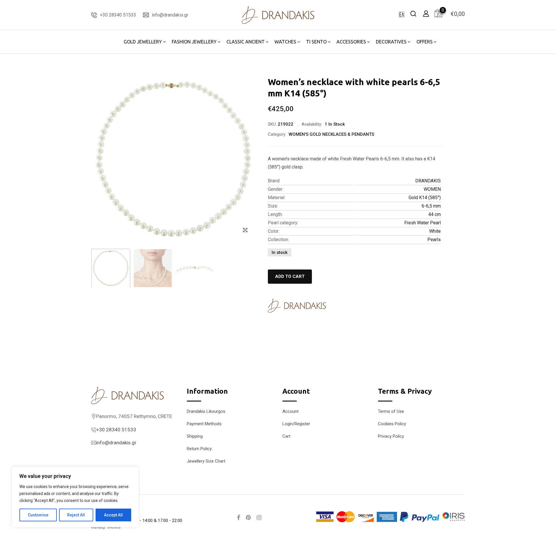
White (435, 231)
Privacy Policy (391, 436)
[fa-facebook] (238, 517)
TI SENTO (316, 41)
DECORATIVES (391, 41)
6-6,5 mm (431, 206)
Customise (38, 515)
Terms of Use (391, 411)
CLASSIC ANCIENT (245, 41)
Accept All (113, 515)
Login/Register (296, 423)
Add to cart (290, 276)
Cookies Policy (392, 423)
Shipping (195, 436)
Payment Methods (204, 423)
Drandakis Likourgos (206, 411)
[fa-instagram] (259, 517)
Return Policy (199, 448)
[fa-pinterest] (248, 517)
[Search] (413, 13)
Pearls (434, 239)
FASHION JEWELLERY (194, 41)
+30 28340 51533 (118, 15)
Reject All (76, 515)
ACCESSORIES (351, 41)
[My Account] (426, 13)
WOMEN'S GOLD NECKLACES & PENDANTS (331, 134)
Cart (286, 436)
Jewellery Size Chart (206, 461)
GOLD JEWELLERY (143, 41)
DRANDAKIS (428, 181)
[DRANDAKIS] (297, 305)
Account (290, 411)
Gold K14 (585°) (425, 197)
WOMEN (432, 189)
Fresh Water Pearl (422, 223)
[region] (75, 497)
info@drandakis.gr (170, 15)
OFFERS (424, 41)
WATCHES (285, 41)
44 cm (434, 214)
